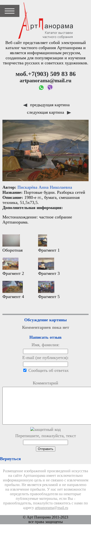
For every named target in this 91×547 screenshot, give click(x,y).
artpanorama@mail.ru (51, 508)
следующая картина (46, 112)
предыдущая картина (49, 104)
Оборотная (12, 250)
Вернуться (10, 458)
